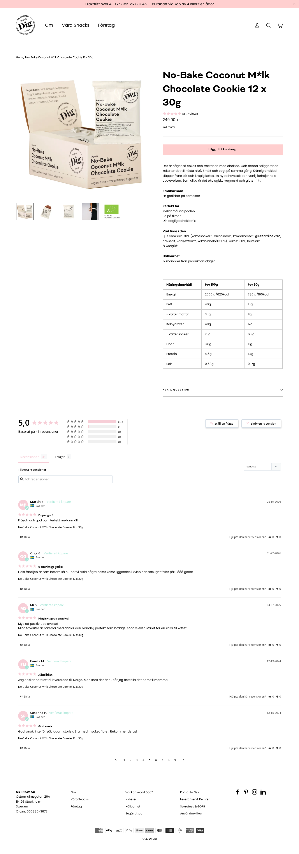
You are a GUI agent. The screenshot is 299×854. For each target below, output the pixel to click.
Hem (19, 57)
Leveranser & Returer (194, 799)
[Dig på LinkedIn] (263, 792)
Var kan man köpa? (139, 792)
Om (49, 25)
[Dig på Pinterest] (246, 792)
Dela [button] (26, 537)
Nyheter (130, 799)
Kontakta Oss (189, 792)
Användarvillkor (191, 813)
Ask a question (176, 389)
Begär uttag (133, 813)
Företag (106, 25)
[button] (271, 537)
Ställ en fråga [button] (224, 423)
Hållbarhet (132, 806)
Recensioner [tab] (29, 457)
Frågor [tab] (60, 457)
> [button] (184, 759)
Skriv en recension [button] (263, 423)
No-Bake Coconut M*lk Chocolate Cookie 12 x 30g (50, 527)
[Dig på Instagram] (254, 792)
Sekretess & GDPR (192, 806)
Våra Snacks (75, 25)
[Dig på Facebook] (237, 792)
